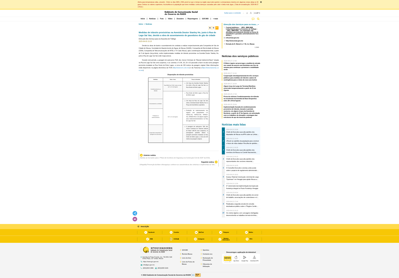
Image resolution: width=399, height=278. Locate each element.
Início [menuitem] (143, 19)
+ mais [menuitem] (257, 47)
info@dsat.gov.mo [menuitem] (232, 37)
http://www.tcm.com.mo (181, 68)
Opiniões (206, 250)
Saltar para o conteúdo (232, 13)
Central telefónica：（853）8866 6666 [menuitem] (239, 27)
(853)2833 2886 (148, 268)
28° (258, 13)
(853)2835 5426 (163, 268)
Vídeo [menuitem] (170, 19)
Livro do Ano (186, 258)
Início (141, 24)
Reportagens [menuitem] (193, 19)
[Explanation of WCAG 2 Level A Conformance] (196, 275)
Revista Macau (187, 254)
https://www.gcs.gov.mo (150, 261)
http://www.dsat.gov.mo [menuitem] (234, 41)
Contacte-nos (207, 254)
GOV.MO (185, 250)
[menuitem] (152, 19)
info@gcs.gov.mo (149, 265)
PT (217, 28)
